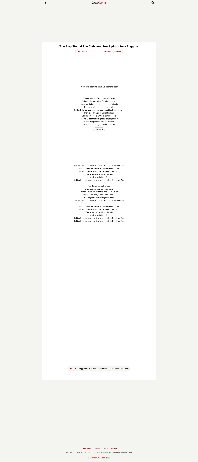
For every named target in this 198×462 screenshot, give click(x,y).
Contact (97, 449)
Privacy (114, 449)
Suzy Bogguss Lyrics (86, 51)
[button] (45, 3)
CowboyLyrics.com (97, 458)
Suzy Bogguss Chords (111, 51)
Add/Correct (86, 449)
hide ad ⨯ (99, 129)
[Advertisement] (99, 23)
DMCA (105, 449)
